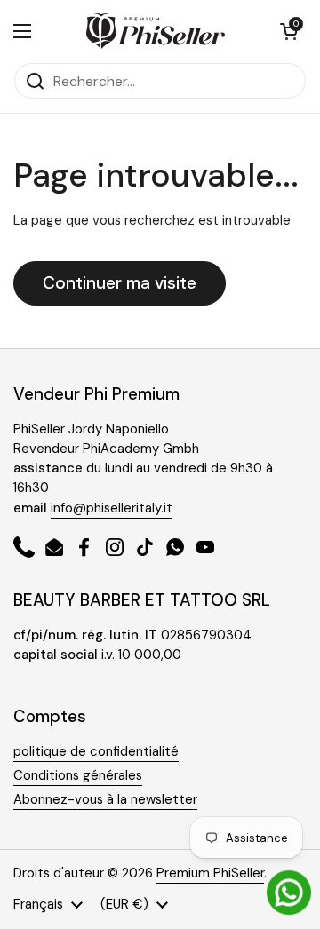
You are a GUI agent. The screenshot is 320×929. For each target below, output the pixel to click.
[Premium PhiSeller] (155, 31)
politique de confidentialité (96, 751)
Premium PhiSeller (210, 873)
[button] (289, 31)
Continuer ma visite (119, 283)
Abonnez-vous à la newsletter (105, 799)
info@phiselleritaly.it (111, 508)
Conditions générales (77, 775)
